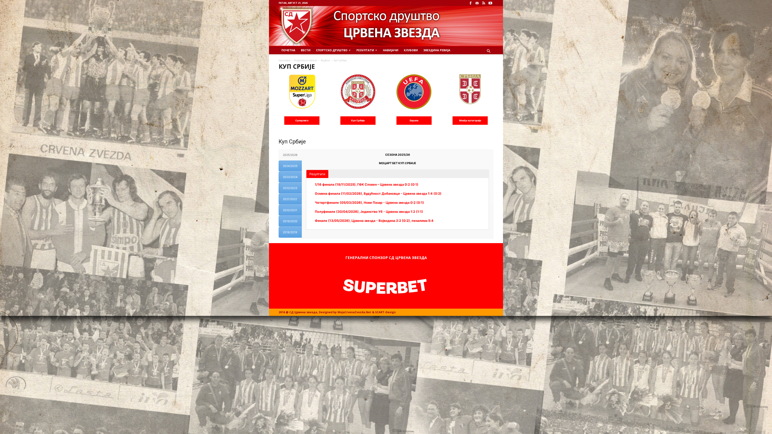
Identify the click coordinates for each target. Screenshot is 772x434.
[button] (488, 51)
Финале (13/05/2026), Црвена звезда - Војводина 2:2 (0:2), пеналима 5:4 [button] (374, 221)
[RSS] (484, 3)
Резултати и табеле (305, 60)
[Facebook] (470, 3)
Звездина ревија (436, 50)
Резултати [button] (317, 174)
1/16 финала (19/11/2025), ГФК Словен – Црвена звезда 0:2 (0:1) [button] (366, 184)
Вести (305, 50)
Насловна (284, 60)
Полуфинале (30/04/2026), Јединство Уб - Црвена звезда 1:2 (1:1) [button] (369, 212)
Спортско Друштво (331, 50)
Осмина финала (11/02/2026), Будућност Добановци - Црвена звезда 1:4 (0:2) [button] (378, 193)
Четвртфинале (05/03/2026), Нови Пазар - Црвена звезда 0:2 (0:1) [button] (369, 203)
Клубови (411, 50)
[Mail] (477, 3)
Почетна (288, 50)
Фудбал (325, 60)
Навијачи (390, 50)
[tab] (290, 154)
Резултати (365, 50)
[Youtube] (490, 3)
